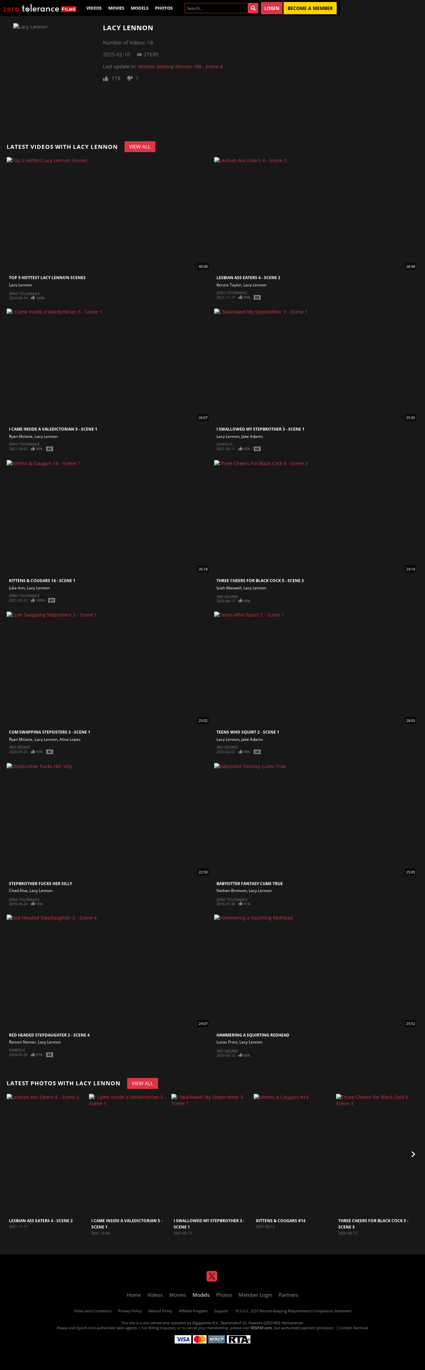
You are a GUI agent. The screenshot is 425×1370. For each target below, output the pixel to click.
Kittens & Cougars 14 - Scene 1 (42, 580)
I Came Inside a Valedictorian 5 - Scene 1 (53, 429)
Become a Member (310, 8)
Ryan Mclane (21, 436)
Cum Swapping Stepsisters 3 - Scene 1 (49, 732)
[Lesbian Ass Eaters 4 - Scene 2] (47, 1154)
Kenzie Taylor (228, 285)
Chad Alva (18, 890)
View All (140, 146)
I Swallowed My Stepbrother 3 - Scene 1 (260, 429)
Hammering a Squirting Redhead (252, 1035)
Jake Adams (252, 436)
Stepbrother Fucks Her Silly (40, 883)
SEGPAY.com (261, 1327)
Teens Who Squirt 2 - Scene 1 (247, 732)
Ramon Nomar (22, 1042)
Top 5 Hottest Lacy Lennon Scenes (47, 277)
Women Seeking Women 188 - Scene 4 (180, 66)
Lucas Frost (226, 1042)
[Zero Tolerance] (39, 8)
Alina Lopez (70, 739)
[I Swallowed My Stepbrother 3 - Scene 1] (211, 1154)
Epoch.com (86, 1327)
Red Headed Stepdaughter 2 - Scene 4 (49, 1035)
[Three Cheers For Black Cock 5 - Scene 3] (376, 1154)
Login (271, 8)
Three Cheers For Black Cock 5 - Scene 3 (260, 580)
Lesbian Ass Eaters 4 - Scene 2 (248, 277)
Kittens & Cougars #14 (280, 1220)
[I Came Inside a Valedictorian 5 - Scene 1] (129, 1154)
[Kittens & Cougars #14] (294, 1154)
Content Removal (353, 1327)
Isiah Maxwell (228, 588)
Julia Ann (17, 588)
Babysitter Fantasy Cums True (249, 883)
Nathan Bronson (231, 890)
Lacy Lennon (20, 285)
